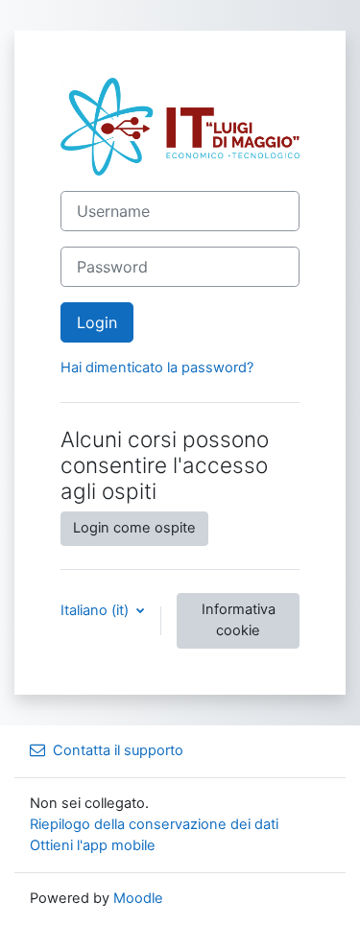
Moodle (138, 898)
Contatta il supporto (118, 750)
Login (97, 322)
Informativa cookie (239, 620)
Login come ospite (134, 527)
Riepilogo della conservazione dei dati (154, 824)
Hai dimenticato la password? (156, 367)
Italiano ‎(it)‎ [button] (96, 610)
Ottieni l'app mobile (93, 845)
